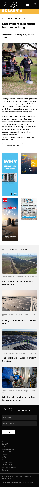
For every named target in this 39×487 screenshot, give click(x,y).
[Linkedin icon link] (19, 411)
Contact (5, 470)
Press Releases (7, 452)
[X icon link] (30, 410)
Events (4, 454)
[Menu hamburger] (27, 4)
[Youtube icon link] (23, 410)
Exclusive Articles (8, 449)
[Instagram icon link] (26, 411)
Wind (4, 441)
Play (3, 446)
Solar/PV (5, 444)
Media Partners (7, 462)
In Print (4, 457)
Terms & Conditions (9, 467)
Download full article (12, 146)
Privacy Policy (7, 465)
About (4, 459)
